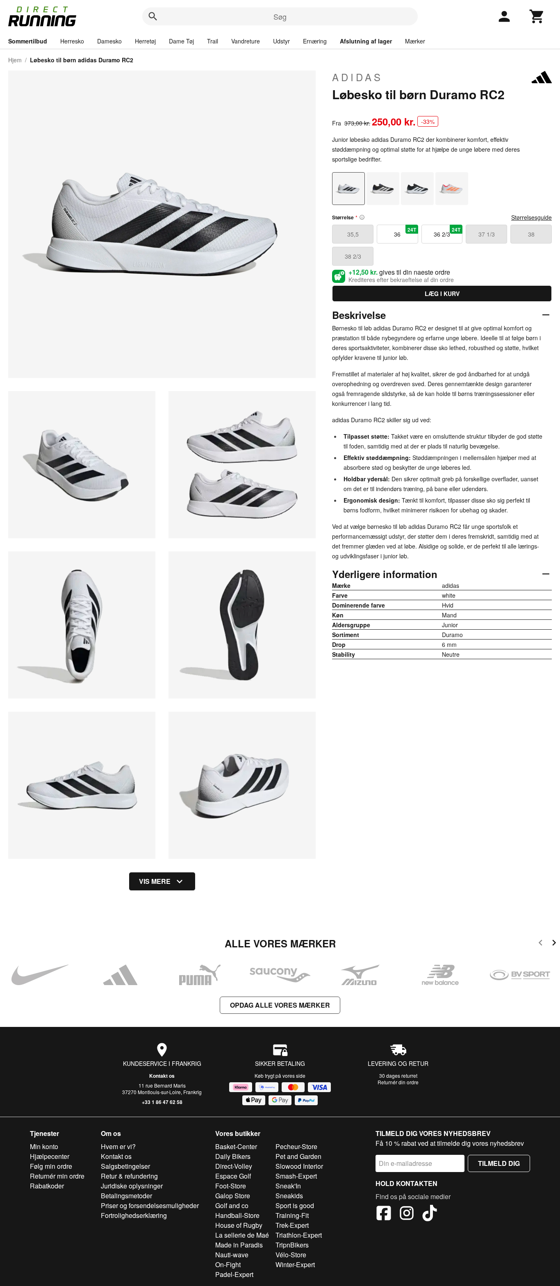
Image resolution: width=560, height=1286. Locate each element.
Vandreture (245, 41)
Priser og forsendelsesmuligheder (150, 1205)
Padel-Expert (234, 1274)
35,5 (353, 234)
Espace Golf (233, 1176)
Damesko (109, 41)
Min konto (44, 1146)
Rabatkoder (47, 1185)
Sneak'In (288, 1185)
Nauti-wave (231, 1254)
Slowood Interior (299, 1166)
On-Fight (228, 1264)
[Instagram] (406, 1214)
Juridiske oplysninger (132, 1185)
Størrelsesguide (531, 217)
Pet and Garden (298, 1156)
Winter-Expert (295, 1264)
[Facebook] (384, 1214)
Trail (212, 41)
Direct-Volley (233, 1166)
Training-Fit (292, 1215)
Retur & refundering (129, 1176)
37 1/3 (486, 234)
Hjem (15, 60)
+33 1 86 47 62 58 (162, 1102)
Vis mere (155, 881)
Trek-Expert (292, 1225)
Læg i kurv (442, 293)
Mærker (415, 41)
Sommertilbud (27, 41)
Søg (280, 16)
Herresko (72, 41)
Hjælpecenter (49, 1156)
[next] (554, 944)
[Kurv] (537, 16)
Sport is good (294, 1205)
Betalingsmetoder (126, 1195)
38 (531, 234)
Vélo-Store (290, 1254)
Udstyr (281, 41)
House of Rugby (238, 1225)
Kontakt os (162, 1075)
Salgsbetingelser (125, 1166)
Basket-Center (236, 1146)
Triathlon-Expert (298, 1235)
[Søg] (153, 16)
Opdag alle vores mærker (280, 1005)
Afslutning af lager (366, 41)
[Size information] (362, 217)
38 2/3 (353, 256)
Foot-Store (230, 1185)
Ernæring (315, 41)
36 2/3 (447, 232)
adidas (357, 77)
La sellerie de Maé (242, 1235)
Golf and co (231, 1205)
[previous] (540, 944)
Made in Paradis (239, 1245)
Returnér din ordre (398, 1082)
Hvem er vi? (118, 1146)
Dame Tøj (181, 41)
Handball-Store (237, 1215)
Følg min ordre (51, 1166)
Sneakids (289, 1195)
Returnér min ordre (57, 1176)
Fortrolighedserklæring (134, 1215)
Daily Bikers (232, 1156)
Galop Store (232, 1195)
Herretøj (145, 41)
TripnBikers (292, 1245)
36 (405, 232)
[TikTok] (429, 1214)
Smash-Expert (296, 1176)
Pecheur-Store (296, 1146)
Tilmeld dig (499, 1163)
